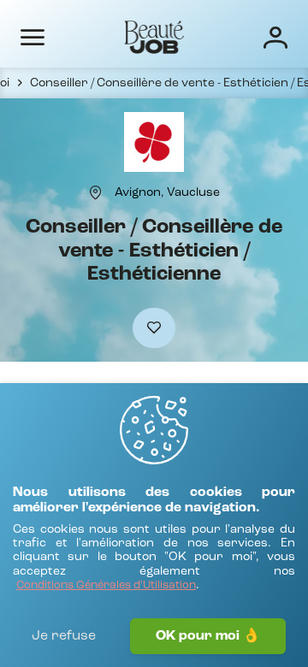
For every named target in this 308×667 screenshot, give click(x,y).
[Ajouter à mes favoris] (154, 328)
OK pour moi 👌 (208, 636)
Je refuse (64, 636)
